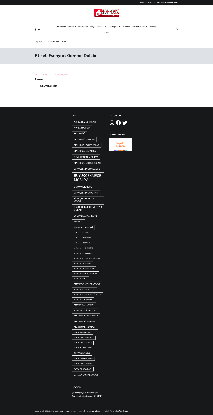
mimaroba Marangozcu (82, 263)
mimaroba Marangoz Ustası (84, 268)
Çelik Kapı (153, 27)
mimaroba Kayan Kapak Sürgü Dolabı (87, 258)
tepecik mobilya (82, 353)
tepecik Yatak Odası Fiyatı (83, 364)
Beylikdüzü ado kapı (84, 139)
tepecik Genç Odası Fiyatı (83, 343)
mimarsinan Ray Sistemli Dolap (85, 310)
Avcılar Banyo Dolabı (85, 122)
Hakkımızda (61, 27)
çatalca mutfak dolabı (86, 375)
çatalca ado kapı (83, 369)
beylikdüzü (79, 133)
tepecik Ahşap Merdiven (82, 332)
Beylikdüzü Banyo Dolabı (86, 145)
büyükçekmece (83, 186)
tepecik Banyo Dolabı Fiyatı (84, 338)
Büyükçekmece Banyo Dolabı (84, 199)
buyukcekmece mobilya (87, 178)
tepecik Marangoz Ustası (83, 348)
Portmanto (102, 27)
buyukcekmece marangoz (87, 169)
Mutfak (71, 27)
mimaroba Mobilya (80, 278)
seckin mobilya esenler (86, 315)
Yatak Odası (83, 27)
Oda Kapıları (113, 27)
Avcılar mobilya (82, 128)
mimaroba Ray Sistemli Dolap (84, 289)
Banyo (92, 27)
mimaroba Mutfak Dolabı (87, 284)
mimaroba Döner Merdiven (83, 248)
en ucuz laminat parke (85, 216)
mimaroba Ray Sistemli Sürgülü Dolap (87, 294)
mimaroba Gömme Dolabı (83, 253)
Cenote (95, 411)
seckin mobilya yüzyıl (85, 327)
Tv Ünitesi (126, 27)
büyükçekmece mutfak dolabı (88, 208)
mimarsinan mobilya (84, 305)
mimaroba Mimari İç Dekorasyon (85, 273)
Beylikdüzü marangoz (85, 151)
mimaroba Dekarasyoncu (83, 238)
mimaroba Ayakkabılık (82, 233)
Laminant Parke (139, 27)
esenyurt (78, 222)
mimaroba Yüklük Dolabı (83, 299)
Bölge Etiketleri (41, 75)
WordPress (123, 411)
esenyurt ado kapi (83, 227)
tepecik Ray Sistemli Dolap (83, 359)
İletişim (106, 33)
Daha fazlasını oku (49, 86)
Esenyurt (40, 79)
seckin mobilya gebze (84, 321)
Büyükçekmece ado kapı (86, 193)
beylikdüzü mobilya (86, 157)
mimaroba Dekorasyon (82, 243)
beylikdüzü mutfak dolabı (87, 163)
